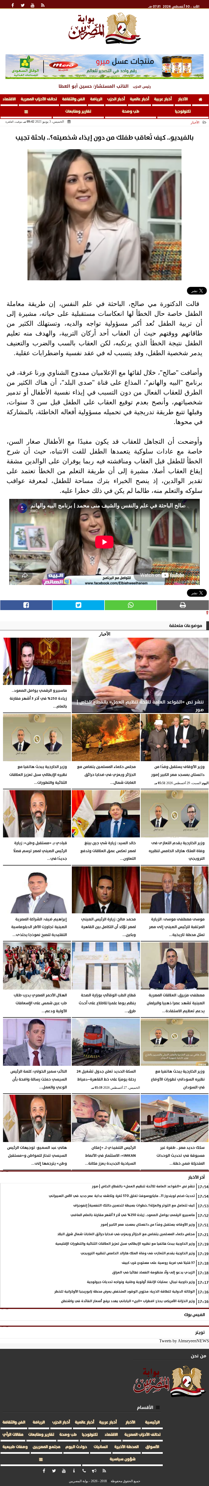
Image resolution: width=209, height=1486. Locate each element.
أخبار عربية (163, 99)
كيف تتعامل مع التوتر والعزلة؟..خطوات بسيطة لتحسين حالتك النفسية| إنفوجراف (134, 1205)
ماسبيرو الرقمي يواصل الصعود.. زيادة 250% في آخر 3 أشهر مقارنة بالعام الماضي (132, 1215)
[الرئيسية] (200, 100)
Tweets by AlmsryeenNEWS (184, 1340)
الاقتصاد (9, 99)
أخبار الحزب (116, 99)
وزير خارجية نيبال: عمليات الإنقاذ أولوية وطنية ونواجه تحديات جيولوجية (141, 1282)
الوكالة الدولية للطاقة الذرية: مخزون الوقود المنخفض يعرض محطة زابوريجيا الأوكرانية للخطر (124, 1291)
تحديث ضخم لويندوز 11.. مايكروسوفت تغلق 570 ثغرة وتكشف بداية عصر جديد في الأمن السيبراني (122, 1196)
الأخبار (183, 99)
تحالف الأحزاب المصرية (39, 99)
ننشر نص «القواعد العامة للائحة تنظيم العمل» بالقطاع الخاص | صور (143, 1186)
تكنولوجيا (183, 111)
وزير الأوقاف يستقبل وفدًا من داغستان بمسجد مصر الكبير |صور (148, 1225)
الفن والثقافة (73, 99)
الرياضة (96, 99)
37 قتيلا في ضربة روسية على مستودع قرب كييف (158, 1263)
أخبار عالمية (139, 99)
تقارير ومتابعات (78, 111)
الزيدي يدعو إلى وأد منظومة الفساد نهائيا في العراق (153, 1272)
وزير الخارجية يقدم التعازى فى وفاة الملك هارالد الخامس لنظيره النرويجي (138, 1253)
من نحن (198, 1356)
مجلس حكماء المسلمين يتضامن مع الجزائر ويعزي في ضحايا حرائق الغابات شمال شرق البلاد (126, 1234)
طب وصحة (130, 111)
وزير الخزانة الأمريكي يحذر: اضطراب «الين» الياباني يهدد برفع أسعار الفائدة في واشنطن (128, 1301)
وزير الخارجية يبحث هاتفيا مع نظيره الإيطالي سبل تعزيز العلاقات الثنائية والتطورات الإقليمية (125, 1244)
